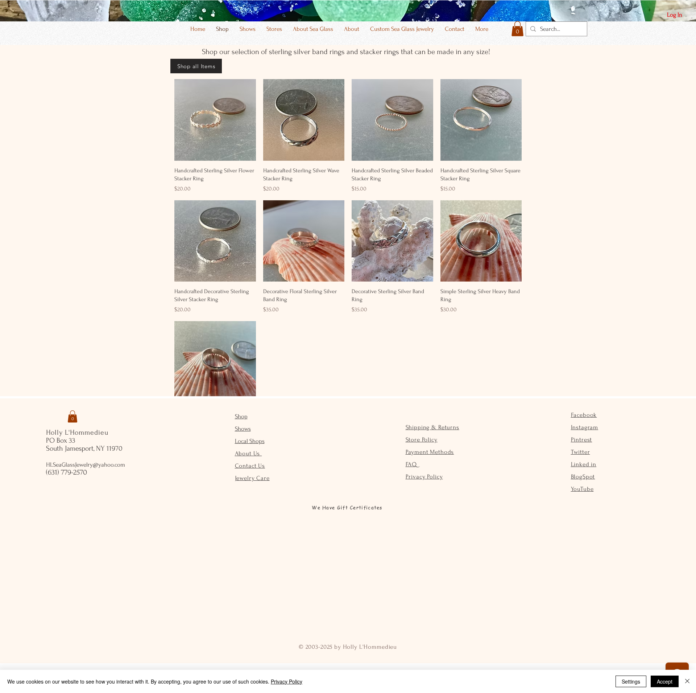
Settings (631, 681)
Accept (664, 681)
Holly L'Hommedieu (77, 432)
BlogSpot (583, 476)
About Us (248, 453)
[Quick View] (215, 120)
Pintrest (581, 439)
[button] (517, 28)
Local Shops (250, 441)
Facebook (584, 414)
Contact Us (250, 465)
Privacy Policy (424, 476)
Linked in (584, 464)
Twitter (580, 451)
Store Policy (422, 439)
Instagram (584, 427)
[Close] (687, 681)
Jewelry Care (252, 478)
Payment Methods (430, 451)
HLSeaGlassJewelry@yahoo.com (85, 464)
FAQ (411, 464)
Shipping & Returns (432, 427)
